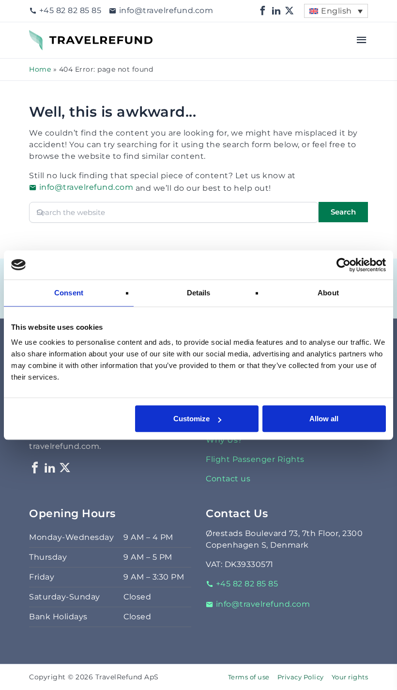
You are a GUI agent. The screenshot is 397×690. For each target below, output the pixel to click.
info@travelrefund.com (166, 10)
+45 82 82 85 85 (70, 10)
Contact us (228, 478)
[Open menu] (361, 40)
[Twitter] (289, 11)
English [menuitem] (336, 10)
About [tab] (328, 293)
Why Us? (224, 440)
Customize (191, 418)
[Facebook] (263, 11)
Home (40, 69)
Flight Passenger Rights (255, 459)
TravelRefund (56, 35)
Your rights (350, 677)
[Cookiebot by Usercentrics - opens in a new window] (343, 265)
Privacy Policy (300, 677)
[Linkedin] (276, 11)
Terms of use (249, 677)
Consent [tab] (68, 293)
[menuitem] (336, 11)
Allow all (323, 418)
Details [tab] (199, 293)
